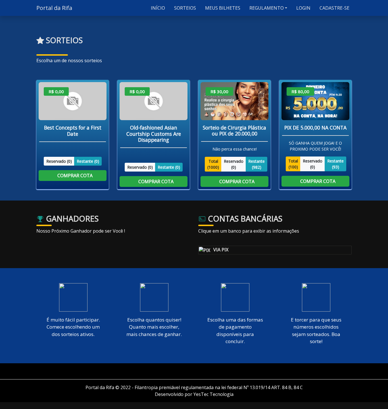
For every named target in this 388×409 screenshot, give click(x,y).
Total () (213, 164)
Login (302, 8)
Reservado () (59, 161)
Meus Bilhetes (222, 8)
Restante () (88, 161)
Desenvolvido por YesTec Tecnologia (194, 394)
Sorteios (184, 8)
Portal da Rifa (54, 8)
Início (157, 8)
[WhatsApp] (196, 371)
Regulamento (266, 8)
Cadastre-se (333, 8)
